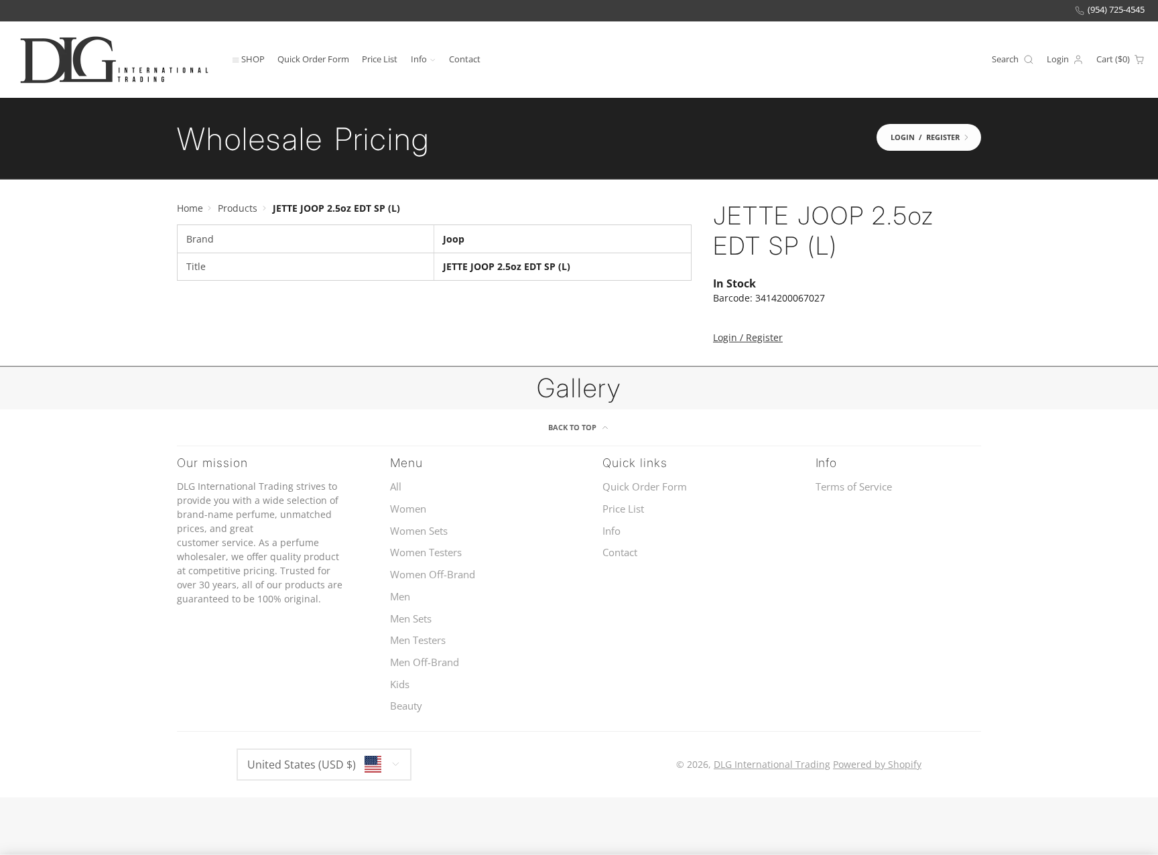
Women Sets (419, 531)
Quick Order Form (313, 58)
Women (408, 509)
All (395, 487)
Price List (379, 58)
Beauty (406, 706)
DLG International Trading (772, 764)
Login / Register (748, 337)
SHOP (253, 58)
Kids (399, 684)
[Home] (113, 59)
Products (237, 208)
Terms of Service (854, 487)
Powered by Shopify (877, 764)
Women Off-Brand (432, 575)
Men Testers (418, 640)
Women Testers (426, 552)
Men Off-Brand (424, 662)
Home (190, 208)
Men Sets (411, 619)
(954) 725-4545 (1116, 9)
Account (1065, 59)
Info (419, 58)
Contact (464, 58)
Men (400, 597)
